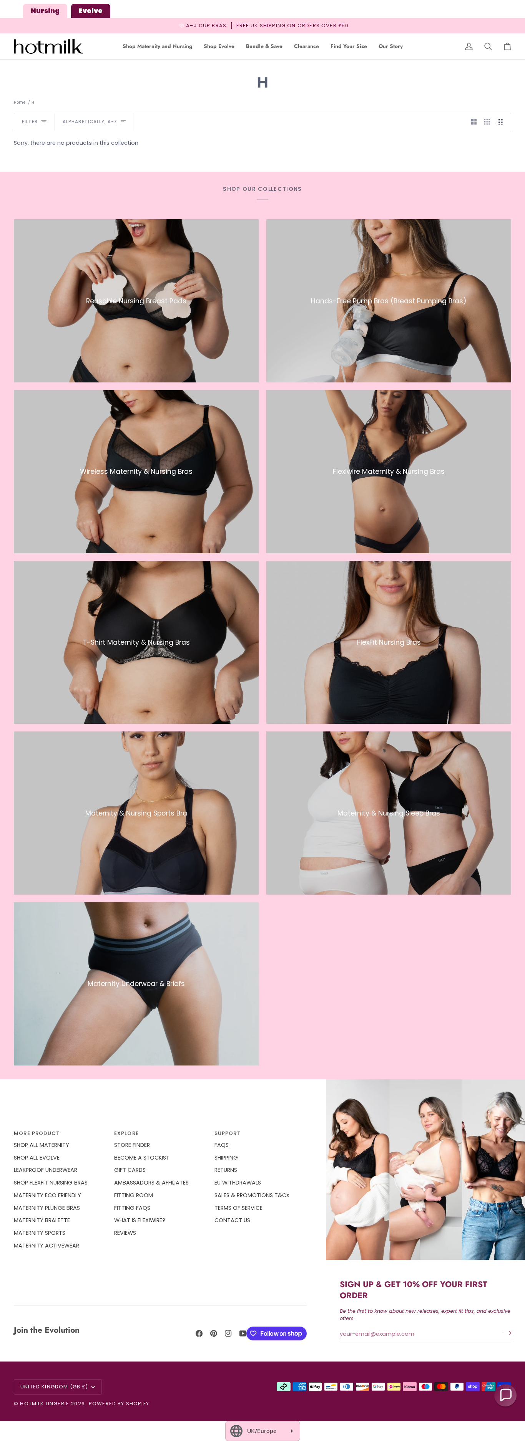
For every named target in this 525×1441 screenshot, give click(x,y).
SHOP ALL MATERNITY (41, 1145)
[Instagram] (228, 1333)
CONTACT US (232, 1220)
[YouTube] (242, 1333)
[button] (157, 46)
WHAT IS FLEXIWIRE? (139, 1220)
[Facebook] (199, 1333)
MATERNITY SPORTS (39, 1233)
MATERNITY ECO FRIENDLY (47, 1195)
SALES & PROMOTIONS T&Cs (251, 1195)
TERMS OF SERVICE (238, 1208)
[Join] (504, 1333)
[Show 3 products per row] (487, 122)
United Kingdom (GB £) (54, 1386)
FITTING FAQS (132, 1208)
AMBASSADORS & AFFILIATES (151, 1182)
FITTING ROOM (133, 1195)
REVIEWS (125, 1233)
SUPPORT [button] (227, 1133)
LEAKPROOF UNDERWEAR (45, 1170)
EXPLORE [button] (126, 1133)
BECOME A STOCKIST (141, 1157)
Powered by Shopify (119, 1403)
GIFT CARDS (130, 1170)
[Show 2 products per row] (474, 122)
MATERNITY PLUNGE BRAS (47, 1208)
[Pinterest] (213, 1333)
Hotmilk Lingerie (44, 1403)
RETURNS (225, 1170)
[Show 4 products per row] (502, 122)
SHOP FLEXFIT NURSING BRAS (51, 1182)
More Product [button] (37, 1133)
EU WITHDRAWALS (237, 1182)
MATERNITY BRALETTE (42, 1220)
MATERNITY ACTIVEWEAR (46, 1245)
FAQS (221, 1145)
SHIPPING (226, 1157)
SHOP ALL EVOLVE (37, 1157)
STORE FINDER (132, 1145)
